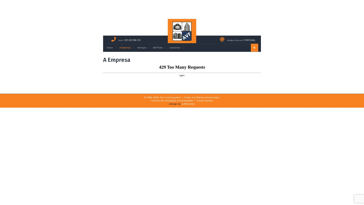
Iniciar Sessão (205, 100)
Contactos (174, 48)
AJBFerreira (188, 103)
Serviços (141, 48)
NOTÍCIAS (158, 48)
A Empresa (125, 48)
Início (110, 48)
